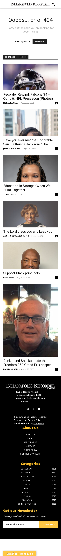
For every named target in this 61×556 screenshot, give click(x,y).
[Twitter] (33, 409)
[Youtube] (39, 409)
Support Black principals (21, 273)
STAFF (6, 194)
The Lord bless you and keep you (27, 231)
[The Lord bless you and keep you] (30, 214)
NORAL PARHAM (11, 103)
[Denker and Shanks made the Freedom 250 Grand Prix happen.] (30, 320)
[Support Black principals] (30, 255)
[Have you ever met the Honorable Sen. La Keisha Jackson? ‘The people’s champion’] (30, 122)
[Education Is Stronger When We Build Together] (30, 168)
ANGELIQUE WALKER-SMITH (16, 236)
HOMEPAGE (39, 41)
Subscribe (48, 524)
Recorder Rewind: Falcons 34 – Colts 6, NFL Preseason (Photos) (28, 96)
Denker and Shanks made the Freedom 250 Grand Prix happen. (27, 363)
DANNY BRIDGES (10, 369)
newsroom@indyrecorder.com (30, 398)
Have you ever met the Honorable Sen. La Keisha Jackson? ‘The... (28, 142)
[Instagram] (28, 409)
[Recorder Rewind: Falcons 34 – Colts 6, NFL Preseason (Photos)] (30, 77)
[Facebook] (22, 409)
